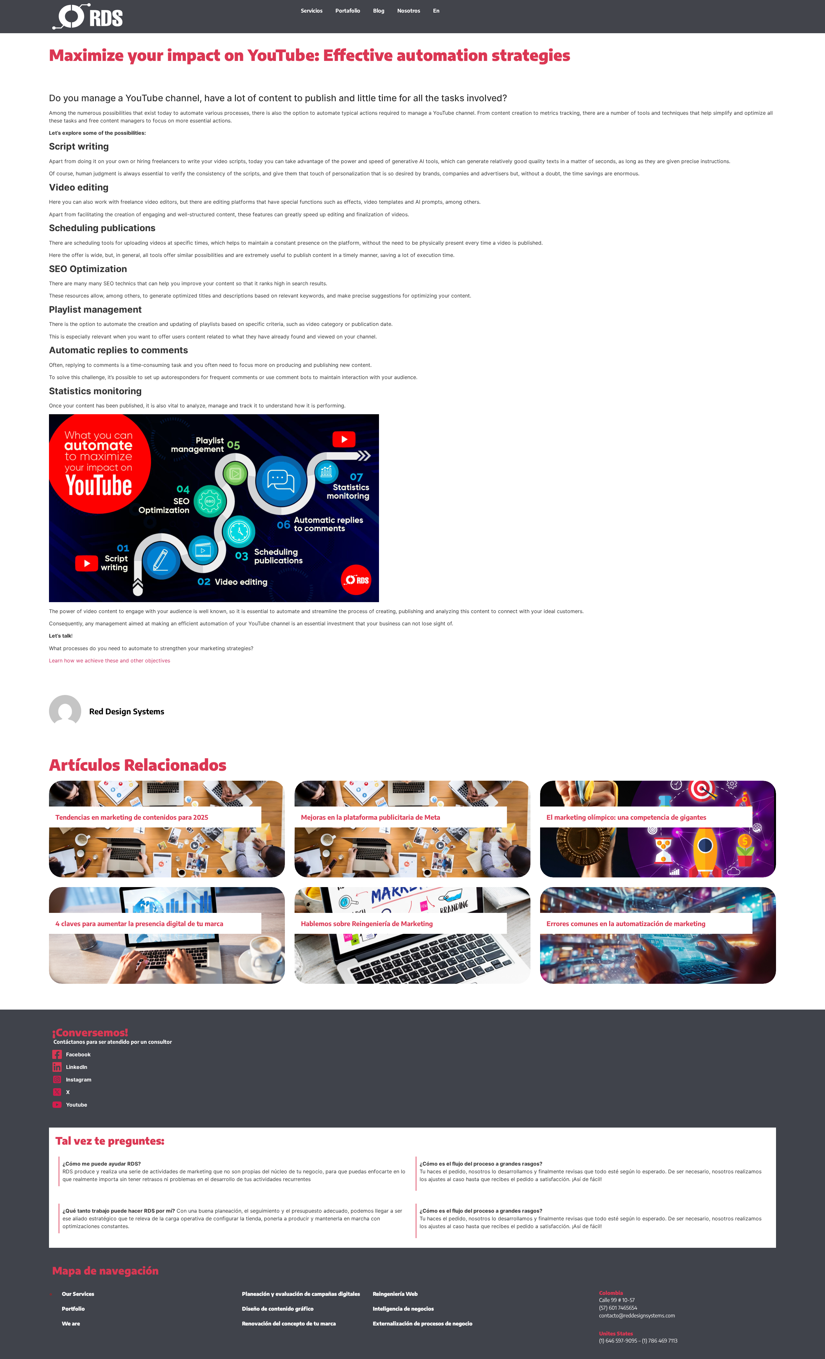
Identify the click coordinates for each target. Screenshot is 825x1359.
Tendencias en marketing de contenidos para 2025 (131, 817)
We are (71, 1323)
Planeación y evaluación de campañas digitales (301, 1294)
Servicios (312, 10)
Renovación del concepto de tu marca (289, 1323)
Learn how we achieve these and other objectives (109, 660)
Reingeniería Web (395, 1294)
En (436, 10)
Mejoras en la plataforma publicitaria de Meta (370, 817)
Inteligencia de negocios (403, 1308)
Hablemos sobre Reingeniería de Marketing (367, 923)
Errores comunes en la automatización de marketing (626, 923)
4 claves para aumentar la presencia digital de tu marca (139, 923)
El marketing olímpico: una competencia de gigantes (626, 817)
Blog (378, 10)
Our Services (78, 1294)
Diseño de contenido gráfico (278, 1308)
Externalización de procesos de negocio (422, 1323)
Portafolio (347, 10)
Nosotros (408, 10)
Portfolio (73, 1308)
